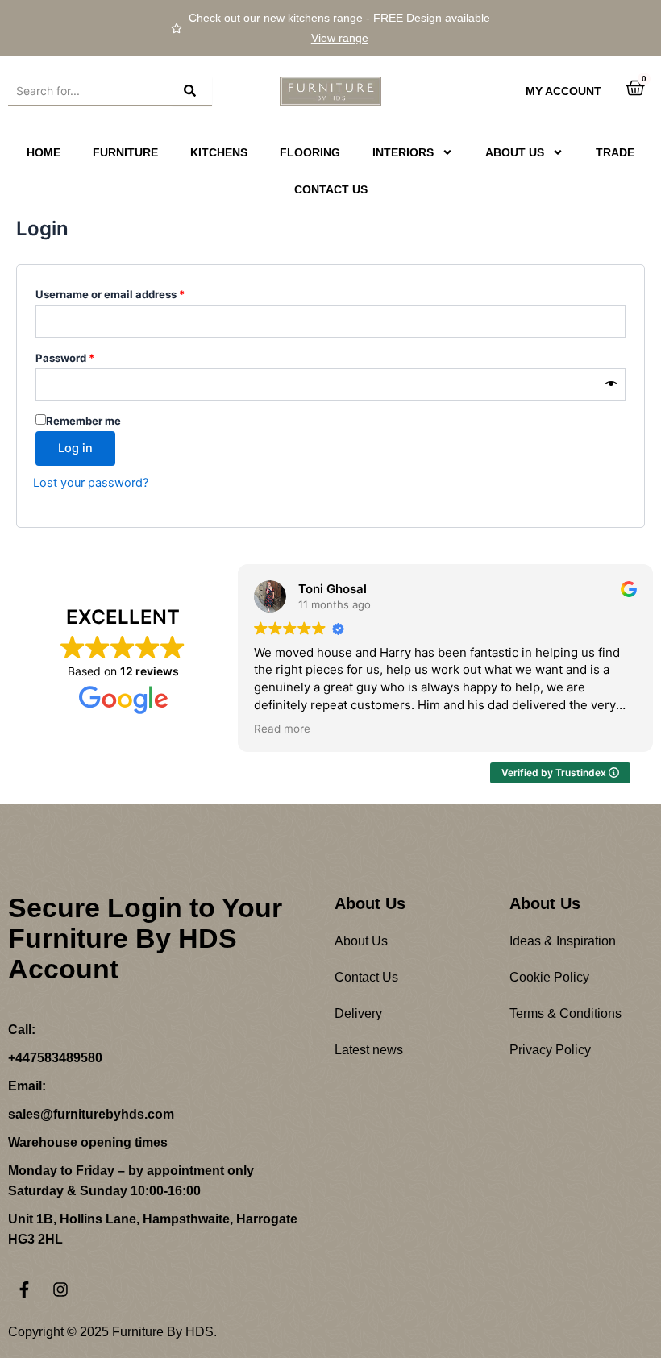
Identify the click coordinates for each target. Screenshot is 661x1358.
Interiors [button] (403, 152)
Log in (75, 448)
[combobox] (90, 91)
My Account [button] (563, 91)
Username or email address (133, 292)
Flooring (310, 152)
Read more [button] (282, 728)
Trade (615, 152)
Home (43, 152)
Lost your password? (90, 483)
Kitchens (218, 152)
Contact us (331, 189)
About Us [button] (514, 152)
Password (87, 355)
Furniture (125, 152)
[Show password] (611, 384)
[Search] (192, 91)
